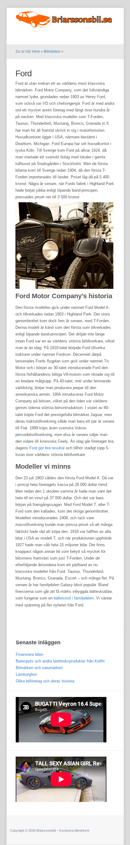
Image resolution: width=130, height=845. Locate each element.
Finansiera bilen (29, 654)
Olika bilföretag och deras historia (45, 681)
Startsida (81, 37)
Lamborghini (26, 674)
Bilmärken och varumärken (39, 667)
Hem (36, 51)
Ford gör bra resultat (47, 448)
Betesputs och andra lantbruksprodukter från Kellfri (60, 661)
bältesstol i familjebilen (74, 598)
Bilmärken (105, 37)
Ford (23, 73)
